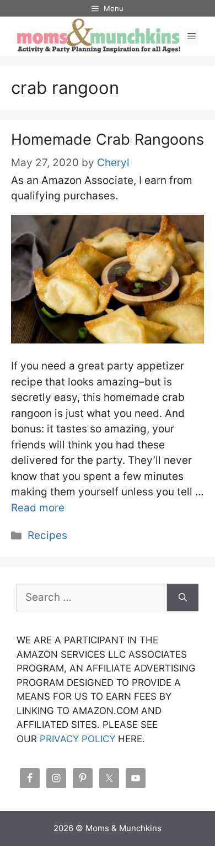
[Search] (182, 598)
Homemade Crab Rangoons (107, 139)
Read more (37, 507)
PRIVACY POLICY (77, 738)
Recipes (47, 535)
